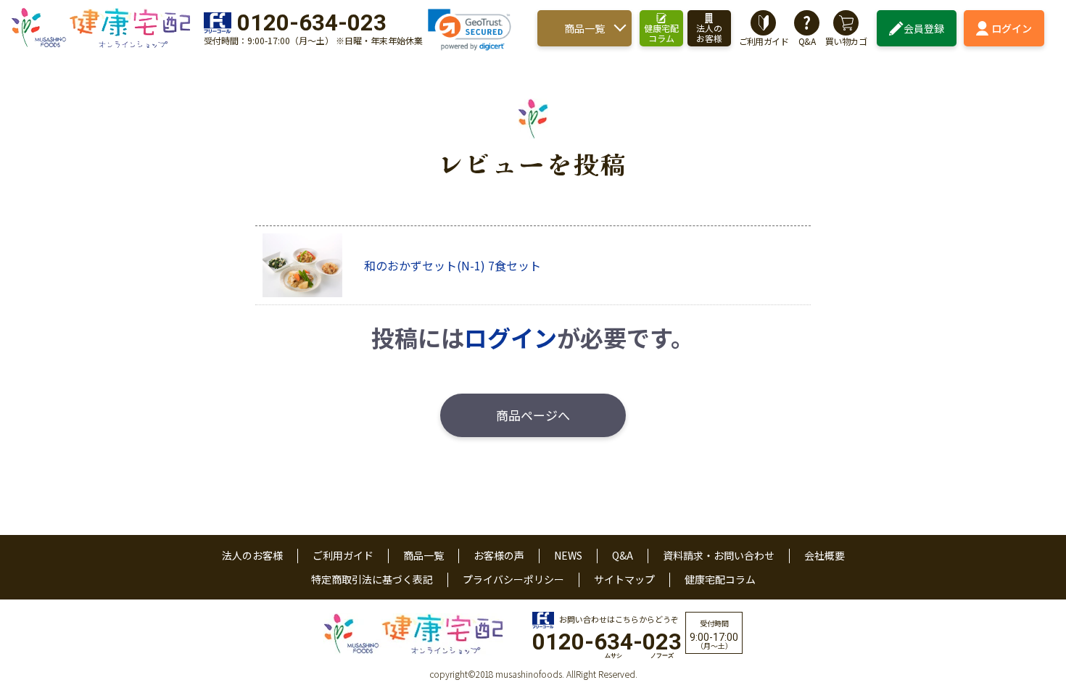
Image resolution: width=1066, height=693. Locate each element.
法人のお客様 (252, 555)
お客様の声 (499, 555)
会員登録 (924, 28)
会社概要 (824, 555)
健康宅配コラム (720, 579)
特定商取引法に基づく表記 (372, 579)
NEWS (568, 555)
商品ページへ (533, 415)
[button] (469, 29)
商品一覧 (584, 28)
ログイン (1011, 28)
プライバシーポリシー (513, 579)
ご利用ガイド (343, 555)
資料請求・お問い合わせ (718, 555)
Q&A (622, 555)
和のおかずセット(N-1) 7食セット (452, 265)
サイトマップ (624, 579)
